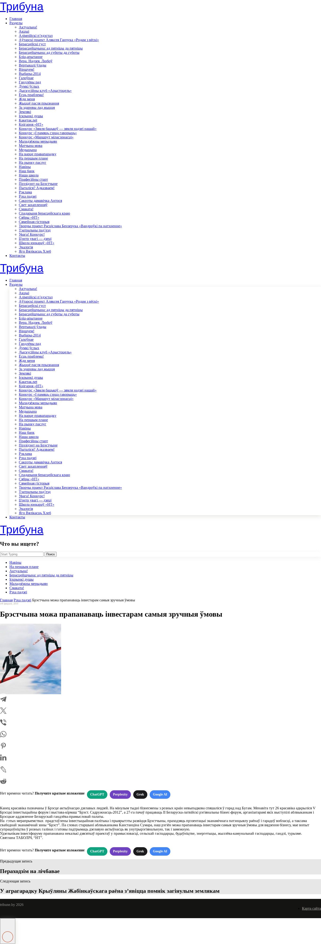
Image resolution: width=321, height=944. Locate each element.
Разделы (16, 23)
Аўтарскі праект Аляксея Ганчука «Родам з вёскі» (59, 40)
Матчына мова (30, 146)
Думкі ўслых (29, 86)
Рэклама (25, 192)
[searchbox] (21, 554)
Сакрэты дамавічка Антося (40, 201)
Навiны (25, 167)
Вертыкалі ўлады (32, 65)
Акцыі (24, 31)
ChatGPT (97, 794)
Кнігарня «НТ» (31, 124)
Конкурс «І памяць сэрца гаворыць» (48, 133)
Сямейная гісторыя (34, 222)
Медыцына (28, 150)
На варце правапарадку (37, 154)
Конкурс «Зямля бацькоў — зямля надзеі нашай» (58, 129)
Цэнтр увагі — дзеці (35, 239)
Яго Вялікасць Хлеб (35, 251)
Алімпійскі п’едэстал (36, 36)
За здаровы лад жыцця (37, 108)
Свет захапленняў (33, 205)
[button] (7, 931)
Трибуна (21, 6)
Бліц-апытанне (31, 57)
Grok (140, 794)
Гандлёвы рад (30, 82)
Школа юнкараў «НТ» (36, 243)
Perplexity (120, 794)
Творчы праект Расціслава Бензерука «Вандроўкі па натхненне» (70, 226)
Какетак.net (28, 120)
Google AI (160, 794)
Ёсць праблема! (31, 95)
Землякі (25, 112)
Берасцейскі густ (32, 44)
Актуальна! (28, 27)
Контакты (17, 256)
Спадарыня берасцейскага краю (44, 213)
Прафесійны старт (33, 179)
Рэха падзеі (27, 196)
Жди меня (27, 99)
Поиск (50, 554)
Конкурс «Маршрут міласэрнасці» (46, 137)
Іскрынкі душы (31, 116)
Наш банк (27, 171)
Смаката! (26, 209)
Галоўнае (26, 78)
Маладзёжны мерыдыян (38, 141)
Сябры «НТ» (29, 217)
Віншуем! (26, 69)
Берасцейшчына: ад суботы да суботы (49, 53)
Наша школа (29, 175)
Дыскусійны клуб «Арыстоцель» (45, 91)
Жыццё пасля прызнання (39, 103)
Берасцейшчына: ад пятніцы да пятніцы (51, 48)
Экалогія (26, 247)
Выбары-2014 (30, 74)
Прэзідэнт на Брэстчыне (38, 184)
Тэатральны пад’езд (35, 230)
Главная (15, 19)
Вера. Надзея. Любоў (35, 61)
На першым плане (33, 158)
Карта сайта (311, 908)
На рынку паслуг (32, 163)
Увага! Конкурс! (32, 234)
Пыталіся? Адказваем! (37, 188)
